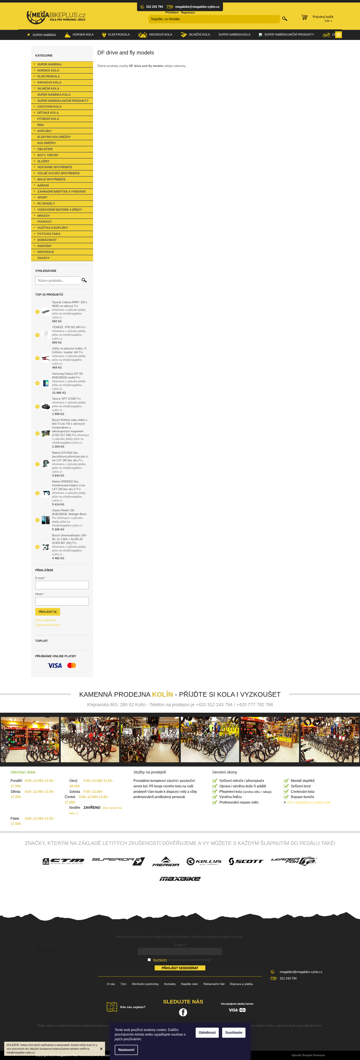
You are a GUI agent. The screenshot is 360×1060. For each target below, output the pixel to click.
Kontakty (170, 984)
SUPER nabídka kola (54, 94)
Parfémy (44, 246)
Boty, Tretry (47, 155)
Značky (43, 258)
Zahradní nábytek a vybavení (61, 191)
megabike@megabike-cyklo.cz (301, 972)
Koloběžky (46, 143)
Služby (43, 161)
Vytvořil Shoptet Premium (308, 1055)
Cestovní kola (49, 106)
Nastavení (126, 1050)
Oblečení (45, 149)
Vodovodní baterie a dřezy (59, 209)
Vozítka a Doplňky (52, 227)
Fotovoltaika (49, 233)
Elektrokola (48, 76)
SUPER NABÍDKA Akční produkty (62, 100)
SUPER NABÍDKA (49, 64)
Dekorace (45, 252)
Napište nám (189, 984)
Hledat (284, 18)
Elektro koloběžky (54, 137)
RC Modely (46, 203)
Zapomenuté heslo (47, 624)
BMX (40, 125)
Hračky (43, 215)
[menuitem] (41, 34)
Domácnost (47, 240)
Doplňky (44, 131)
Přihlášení (172, 12)
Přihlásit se (48, 611)
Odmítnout (207, 1032)
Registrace (188, 12)
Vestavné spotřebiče (54, 167)
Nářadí (43, 185)
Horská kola (48, 70)
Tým (123, 984)
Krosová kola (49, 82)
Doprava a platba (241, 984)
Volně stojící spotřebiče (58, 173)
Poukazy (44, 221)
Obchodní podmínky (145, 984)
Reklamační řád (213, 984)
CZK (327, 21)
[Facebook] (183, 1012)
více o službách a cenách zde (307, 802)
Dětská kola (48, 112)
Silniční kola (48, 88)
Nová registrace (45, 620)
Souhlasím (233, 1032)
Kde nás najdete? (132, 1007)
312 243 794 (288, 978)
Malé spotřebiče (51, 179)
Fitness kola (48, 118)
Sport (42, 197)
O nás (111, 984)
